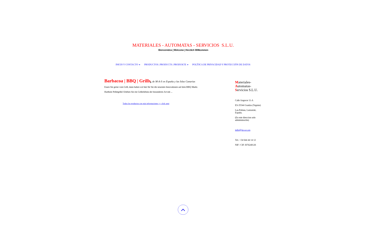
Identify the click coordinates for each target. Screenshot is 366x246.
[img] (183, 14)
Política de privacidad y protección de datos (221, 64)
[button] (183, 210)
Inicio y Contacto (127, 64)
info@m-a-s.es (242, 130)
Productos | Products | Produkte (165, 64)
